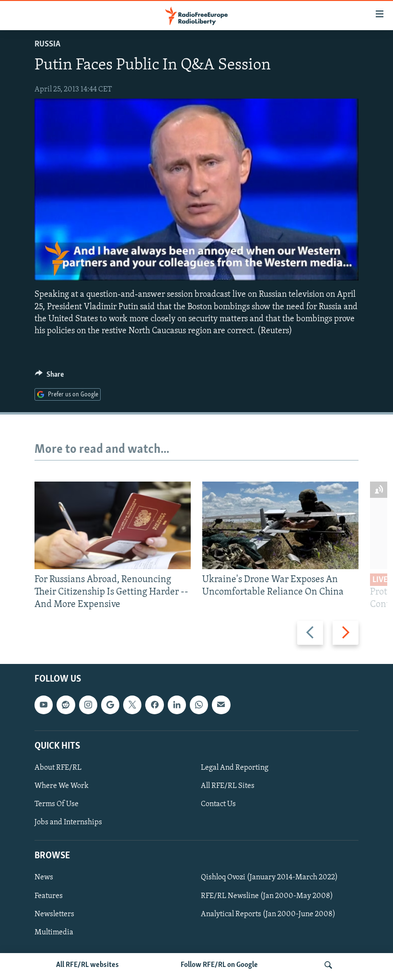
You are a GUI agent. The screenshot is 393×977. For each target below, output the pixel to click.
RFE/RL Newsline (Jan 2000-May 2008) (267, 895)
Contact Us (218, 804)
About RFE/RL (58, 768)
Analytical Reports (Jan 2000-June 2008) (268, 914)
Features (49, 895)
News (44, 877)
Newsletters (54, 914)
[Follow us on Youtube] (44, 705)
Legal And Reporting (234, 768)
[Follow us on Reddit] (66, 705)
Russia (47, 44)
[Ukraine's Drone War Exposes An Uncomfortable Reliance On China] (280, 525)
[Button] (49, 377)
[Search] (328, 965)
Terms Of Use (57, 804)
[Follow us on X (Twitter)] (132, 705)
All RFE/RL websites (87, 965)
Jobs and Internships (68, 822)
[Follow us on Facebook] (154, 705)
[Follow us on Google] (110, 705)
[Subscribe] (221, 705)
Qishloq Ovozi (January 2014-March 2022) (269, 877)
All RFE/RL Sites (227, 786)
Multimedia (54, 932)
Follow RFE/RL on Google (219, 965)
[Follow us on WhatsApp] (199, 705)
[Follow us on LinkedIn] (177, 705)
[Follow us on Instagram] (88, 705)
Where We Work (62, 786)
